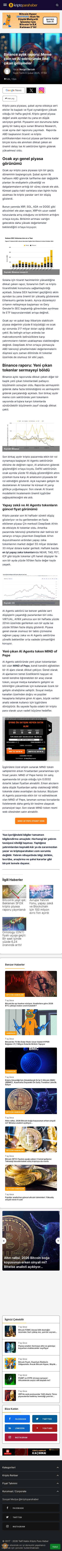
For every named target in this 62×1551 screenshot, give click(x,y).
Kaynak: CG (9, 603)
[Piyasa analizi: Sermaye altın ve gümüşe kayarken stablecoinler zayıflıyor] (31, 1347)
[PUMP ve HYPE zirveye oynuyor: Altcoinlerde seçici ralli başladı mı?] (31, 1379)
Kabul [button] (55, 1547)
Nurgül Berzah (27, 69)
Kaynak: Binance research (16, 272)
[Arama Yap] (57, 5)
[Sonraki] (58, 1241)
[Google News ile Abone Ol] (14, 90)
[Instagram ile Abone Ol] (41, 90)
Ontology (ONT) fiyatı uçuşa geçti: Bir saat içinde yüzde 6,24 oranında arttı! (14, 939)
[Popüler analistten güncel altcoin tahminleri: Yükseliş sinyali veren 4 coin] (31, 1183)
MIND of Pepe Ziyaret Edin (31, 821)
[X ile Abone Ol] (31, 90)
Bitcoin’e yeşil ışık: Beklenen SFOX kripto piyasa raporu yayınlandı (14, 904)
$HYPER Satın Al (50, 20)
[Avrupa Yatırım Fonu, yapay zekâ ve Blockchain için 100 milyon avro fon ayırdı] (41, 892)
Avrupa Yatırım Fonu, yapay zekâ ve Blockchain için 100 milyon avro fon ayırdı (41, 906)
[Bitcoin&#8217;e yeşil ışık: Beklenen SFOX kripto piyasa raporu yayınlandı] (14, 892)
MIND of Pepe (21, 665)
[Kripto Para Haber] (23, 4)
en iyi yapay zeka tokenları (18, 552)
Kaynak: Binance (11, 449)
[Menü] (4, 5)
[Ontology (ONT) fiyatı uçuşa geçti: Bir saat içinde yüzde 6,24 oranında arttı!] (14, 924)
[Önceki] (4, 1241)
